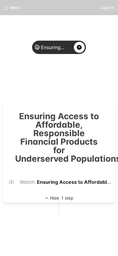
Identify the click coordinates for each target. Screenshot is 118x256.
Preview (78, 79)
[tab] (39, 79)
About (39, 79)
